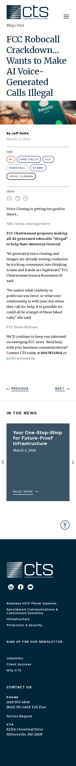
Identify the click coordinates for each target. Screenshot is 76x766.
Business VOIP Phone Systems (31, 603)
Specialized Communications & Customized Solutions (32, 611)
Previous (20, 388)
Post (20, 25)
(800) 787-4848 (18, 707)
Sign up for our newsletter (34, 642)
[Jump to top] (65, 525)
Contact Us (19, 687)
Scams (38, 167)
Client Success (18, 664)
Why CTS (13, 670)
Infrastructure (18, 619)
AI (10, 159)
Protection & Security (24, 625)
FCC (48, 159)
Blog (10, 25)
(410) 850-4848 (18, 702)
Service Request (19, 716)
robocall (17, 167)
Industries (14, 658)
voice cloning (21, 176)
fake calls (29, 159)
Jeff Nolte (20, 133)
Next (60, 388)
